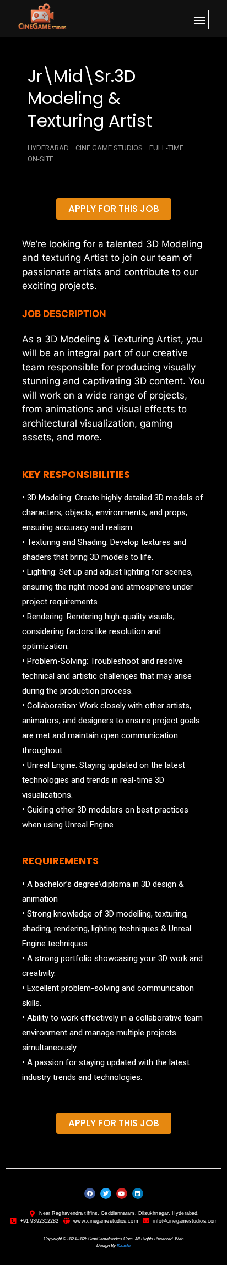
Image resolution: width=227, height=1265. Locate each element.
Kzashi (124, 1245)
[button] (199, 19)
